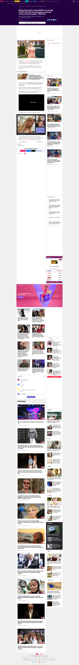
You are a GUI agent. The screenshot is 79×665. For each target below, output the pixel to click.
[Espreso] (27, 657)
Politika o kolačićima (44, 659)
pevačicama (26, 62)
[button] (45, 20)
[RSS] (60, 43)
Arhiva (48, 659)
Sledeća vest (39, 141)
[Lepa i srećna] (39, 657)
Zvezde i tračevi (28, 6)
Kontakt (32, 659)
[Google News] (58, 43)
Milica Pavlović (26, 60)
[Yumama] (50, 657)
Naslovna (20, 6)
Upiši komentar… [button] (23, 394)
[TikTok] (56, 43)
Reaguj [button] (20, 153)
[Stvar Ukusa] (54, 657)
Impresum (28, 659)
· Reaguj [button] (50, 128)
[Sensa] (46, 657)
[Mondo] (3, 1)
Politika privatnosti (52, 659)
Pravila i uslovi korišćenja (37, 659)
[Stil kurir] (32, 657)
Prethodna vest (23, 141)
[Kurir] (24, 657)
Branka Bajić (20, 19)
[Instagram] (50, 43)
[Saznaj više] (60, 410)
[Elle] (30, 657)
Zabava (24, 6)
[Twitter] (52, 43)
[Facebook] (48, 43)
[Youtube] (54, 43)
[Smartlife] (42, 657)
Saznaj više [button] (20, 297)
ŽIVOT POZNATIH (25, 139)
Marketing (25, 659)
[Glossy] (35, 657)
